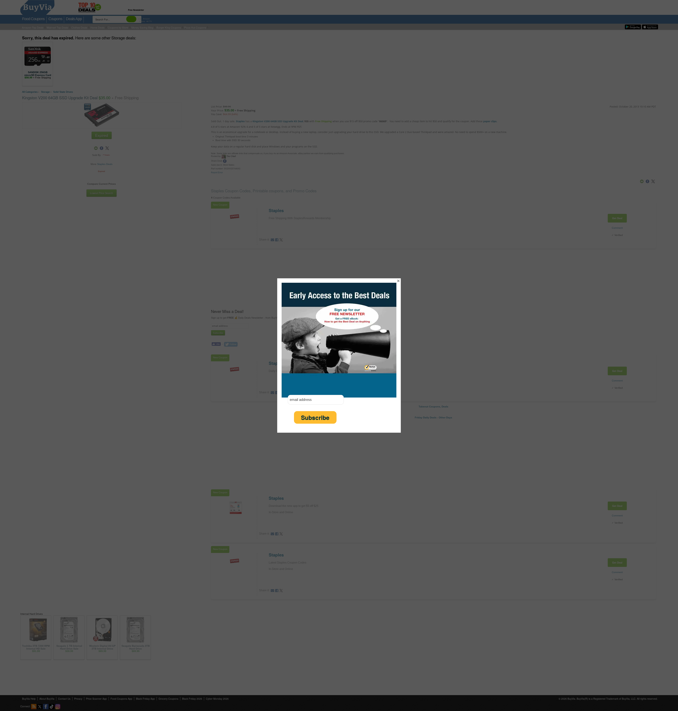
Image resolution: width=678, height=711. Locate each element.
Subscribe (315, 417)
